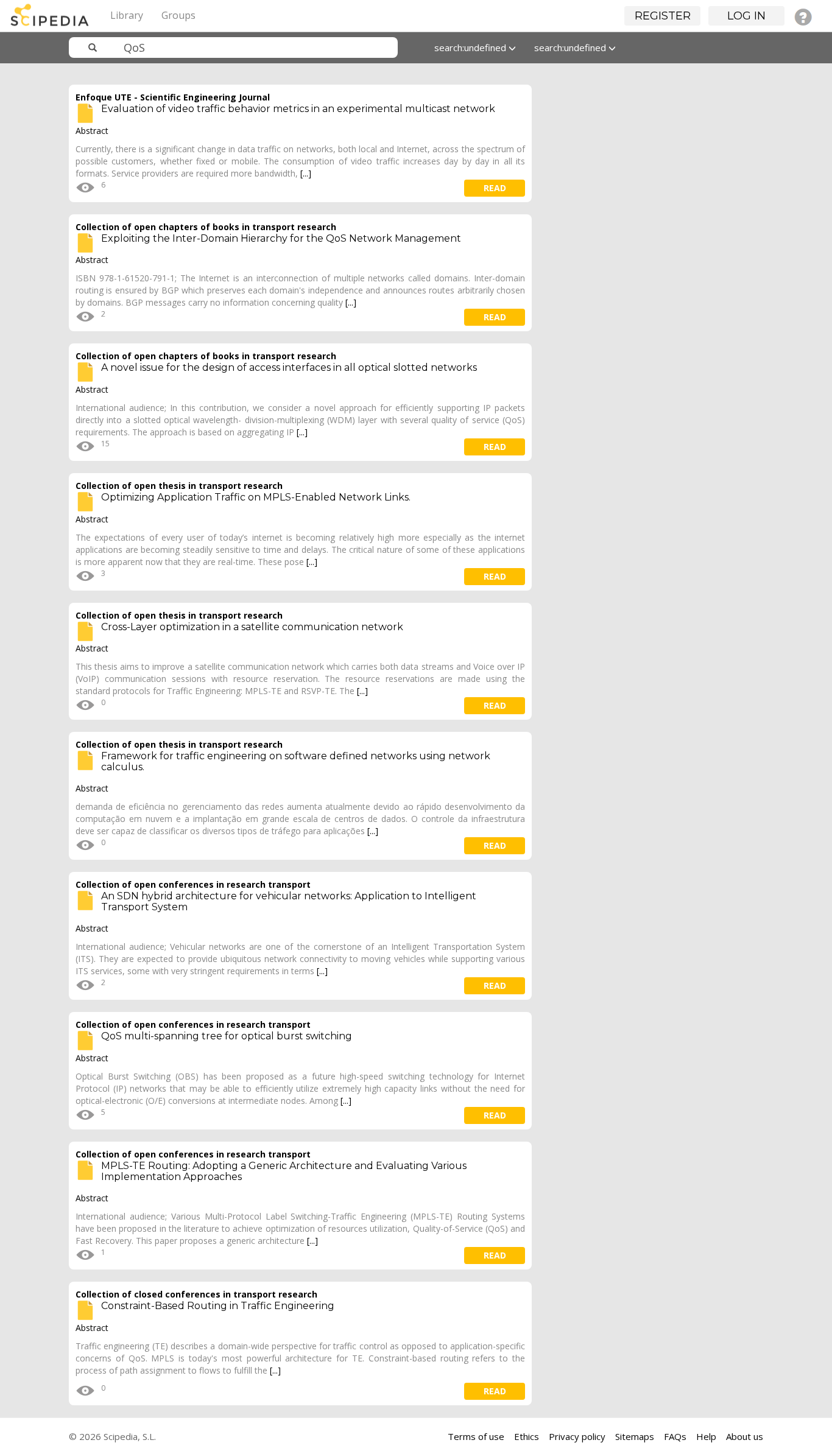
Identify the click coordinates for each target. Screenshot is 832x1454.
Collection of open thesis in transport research (179, 485)
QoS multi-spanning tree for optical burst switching (226, 1036)
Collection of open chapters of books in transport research (206, 227)
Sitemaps (634, 1436)
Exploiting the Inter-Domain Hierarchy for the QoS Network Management (281, 238)
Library (126, 15)
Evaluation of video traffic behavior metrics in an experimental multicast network (298, 108)
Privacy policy (577, 1436)
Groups (178, 15)
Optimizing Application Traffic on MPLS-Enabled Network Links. (256, 497)
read (495, 188)
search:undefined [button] (471, 47)
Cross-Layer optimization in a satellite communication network (252, 627)
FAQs (675, 1436)
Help (706, 1436)
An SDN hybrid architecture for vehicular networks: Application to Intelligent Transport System (288, 901)
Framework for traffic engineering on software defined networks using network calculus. (295, 761)
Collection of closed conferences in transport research (196, 1294)
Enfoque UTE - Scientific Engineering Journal (173, 97)
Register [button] (663, 16)
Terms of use (476, 1436)
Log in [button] (746, 16)
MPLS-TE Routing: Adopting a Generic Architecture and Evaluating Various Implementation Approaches (284, 1171)
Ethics (526, 1436)
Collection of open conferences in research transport (193, 884)
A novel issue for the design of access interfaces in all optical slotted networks (289, 367)
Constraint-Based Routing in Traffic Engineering (217, 1306)
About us (744, 1436)
